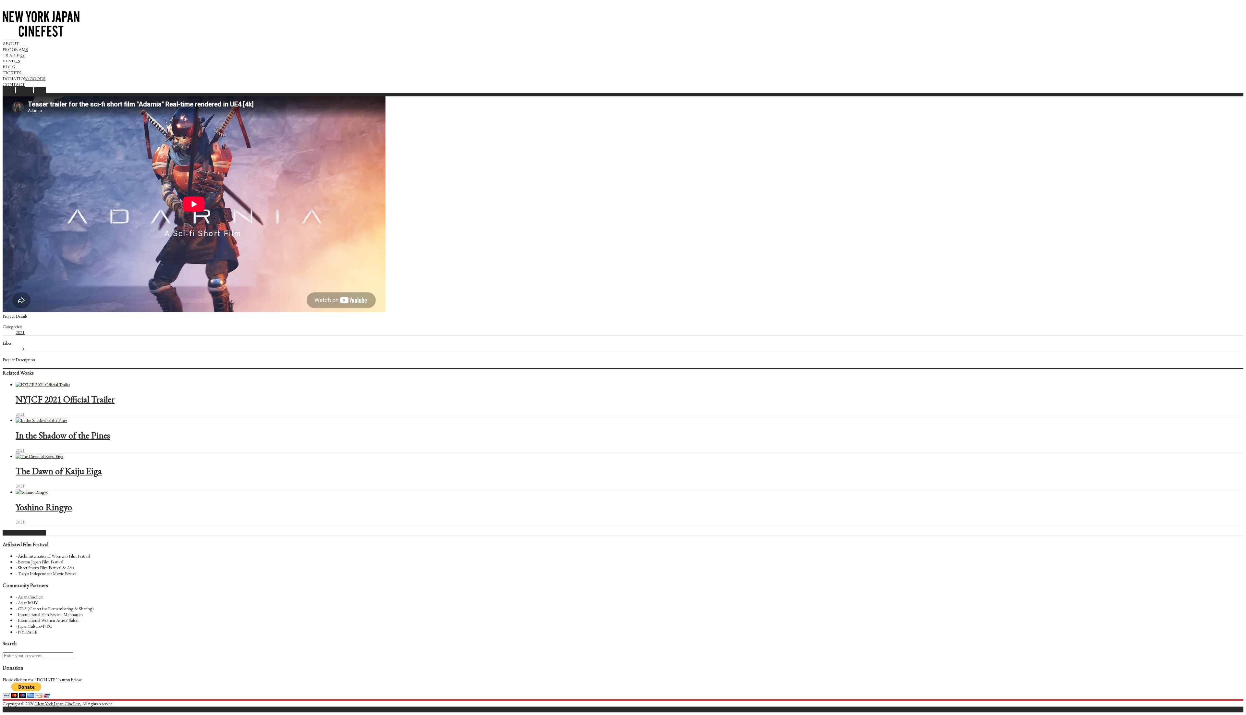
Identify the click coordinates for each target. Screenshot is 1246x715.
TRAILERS (14, 55)
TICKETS (12, 73)
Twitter (9, 90)
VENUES (11, 61)
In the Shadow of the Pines (63, 435)
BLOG (9, 67)
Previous (10, 533)
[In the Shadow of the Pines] (41, 420)
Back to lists (27, 533)
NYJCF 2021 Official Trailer (65, 399)
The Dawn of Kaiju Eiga (59, 471)
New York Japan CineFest (57, 704)
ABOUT (11, 43)
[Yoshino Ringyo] (32, 492)
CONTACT (14, 84)
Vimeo (40, 90)
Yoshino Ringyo (44, 507)
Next (41, 533)
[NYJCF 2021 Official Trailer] (43, 385)
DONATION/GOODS (24, 78)
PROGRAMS (15, 49)
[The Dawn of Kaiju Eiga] (39, 456)
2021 (20, 332)
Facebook (24, 90)
